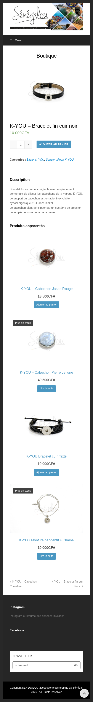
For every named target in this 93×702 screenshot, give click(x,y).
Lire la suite (46, 388)
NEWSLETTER (22, 656)
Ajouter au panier (54, 144)
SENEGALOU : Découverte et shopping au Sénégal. (52, 687)
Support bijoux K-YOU (60, 159)
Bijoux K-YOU (35, 159)
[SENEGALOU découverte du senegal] (46, 16)
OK (76, 664)
